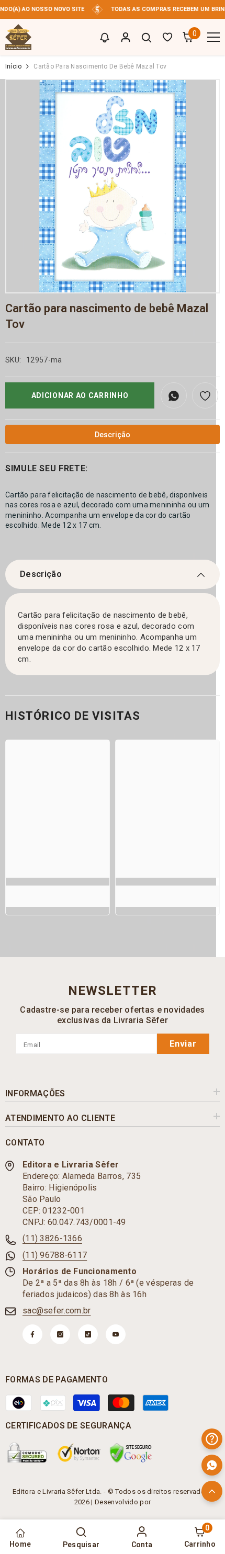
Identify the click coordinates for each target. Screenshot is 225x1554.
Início (13, 66)
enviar (183, 1044)
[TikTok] (88, 1334)
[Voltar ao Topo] (211, 1491)
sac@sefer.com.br (56, 1310)
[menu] (213, 37)
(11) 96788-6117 (54, 1255)
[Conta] (125, 37)
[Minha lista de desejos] (167, 37)
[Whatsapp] (211, 1465)
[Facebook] (32, 1334)
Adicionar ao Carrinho (80, 395)
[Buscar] (146, 37)
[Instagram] (60, 1334)
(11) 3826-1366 (52, 1238)
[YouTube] (116, 1334)
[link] (57, 890)
